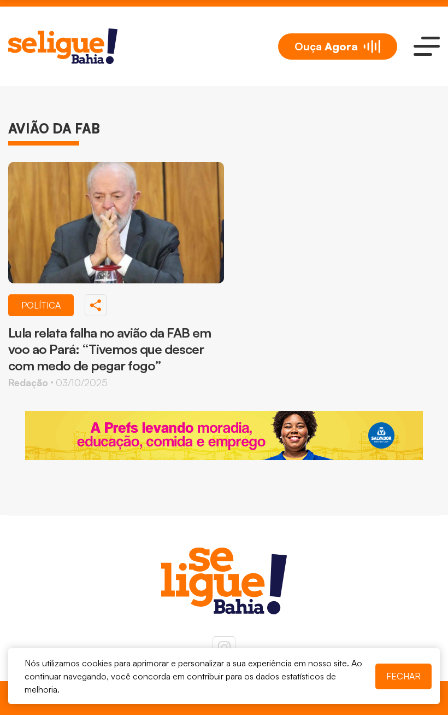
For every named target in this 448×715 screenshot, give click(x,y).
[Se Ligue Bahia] (62, 46)
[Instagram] (224, 647)
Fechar (403, 676)
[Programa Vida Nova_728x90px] (224, 435)
